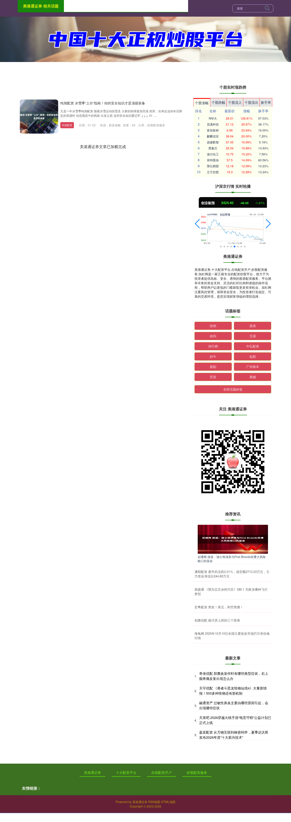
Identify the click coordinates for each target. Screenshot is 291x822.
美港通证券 (92, 772)
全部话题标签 (232, 389)
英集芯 (212, 148)
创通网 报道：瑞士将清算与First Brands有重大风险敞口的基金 (232, 559)
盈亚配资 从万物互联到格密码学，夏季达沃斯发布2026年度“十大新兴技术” (233, 735)
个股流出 (251, 102)
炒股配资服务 (197, 772)
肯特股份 (213, 160)
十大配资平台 (126, 772)
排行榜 (213, 346)
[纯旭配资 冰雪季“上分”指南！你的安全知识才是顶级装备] (39, 117)
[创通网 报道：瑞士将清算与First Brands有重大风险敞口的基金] (233, 539)
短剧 (252, 356)
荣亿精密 (213, 166)
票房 (252, 325)
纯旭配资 (67, 125)
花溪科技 (213, 124)
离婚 (252, 377)
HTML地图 (168, 802)
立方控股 (213, 172)
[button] (197, 223)
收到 (213, 336)
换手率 (266, 102)
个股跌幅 (218, 102)
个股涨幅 (202, 102)
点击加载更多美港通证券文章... (103, 146)
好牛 (213, 356)
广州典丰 (252, 366)
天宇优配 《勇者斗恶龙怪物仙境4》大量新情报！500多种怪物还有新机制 (233, 691)
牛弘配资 (252, 346)
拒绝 (213, 325)
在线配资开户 (161, 772)
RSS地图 (154, 802)
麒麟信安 (213, 136)
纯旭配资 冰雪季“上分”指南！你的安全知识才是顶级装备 (102, 103)
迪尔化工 (213, 154)
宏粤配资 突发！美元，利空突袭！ (218, 607)
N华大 (213, 118)
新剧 (213, 366)
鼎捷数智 (213, 142)
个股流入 (235, 102)
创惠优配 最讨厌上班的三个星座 (217, 620)
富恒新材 (213, 130)
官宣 (213, 377)
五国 (252, 336)
